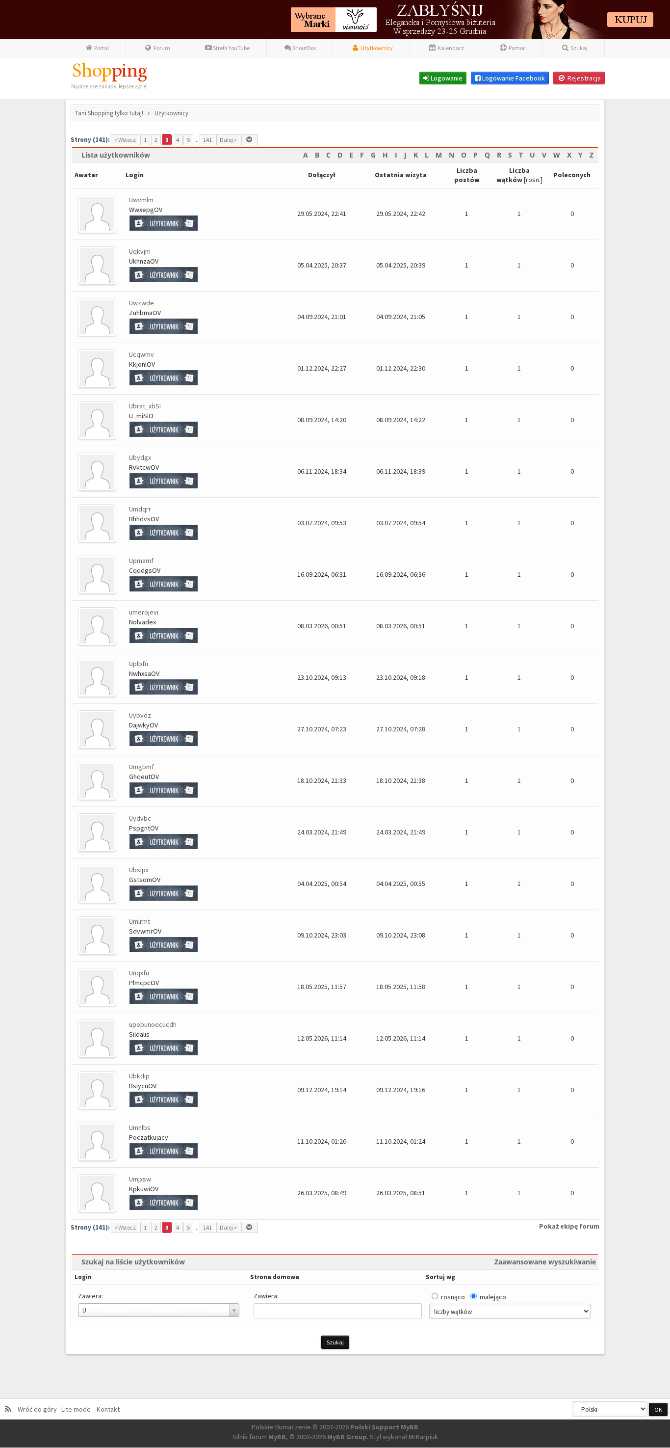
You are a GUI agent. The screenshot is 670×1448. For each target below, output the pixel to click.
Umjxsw (140, 1179)
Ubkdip (139, 1076)
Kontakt (107, 1409)
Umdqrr (140, 509)
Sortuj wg (440, 1277)
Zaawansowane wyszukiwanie (545, 1261)
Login (83, 1277)
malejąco (493, 1296)
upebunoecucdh (153, 1024)
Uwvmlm (141, 199)
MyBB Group (347, 1436)
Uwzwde (141, 302)
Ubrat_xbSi (145, 406)
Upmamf (141, 560)
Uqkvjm (140, 251)
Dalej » (228, 139)
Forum (161, 48)
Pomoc (517, 48)
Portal (101, 48)
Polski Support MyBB (384, 1426)
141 (207, 139)
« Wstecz (125, 139)
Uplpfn (138, 663)
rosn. (533, 179)
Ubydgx (140, 457)
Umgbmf (141, 766)
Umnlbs (140, 1127)
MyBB (277, 1436)
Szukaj (578, 48)
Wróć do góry (39, 1409)
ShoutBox (303, 48)
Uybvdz (140, 715)
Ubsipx (139, 869)
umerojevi (143, 612)
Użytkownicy (376, 48)
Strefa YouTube (231, 48)
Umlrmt (139, 921)
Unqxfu (139, 972)
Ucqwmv (141, 354)
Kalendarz (450, 48)
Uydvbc (140, 818)
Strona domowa (274, 1277)
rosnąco (453, 1296)
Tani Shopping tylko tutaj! (109, 113)
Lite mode (77, 1409)
